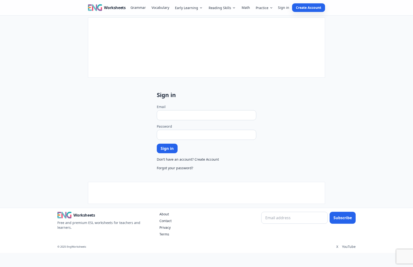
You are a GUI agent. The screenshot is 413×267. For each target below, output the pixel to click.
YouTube (349, 246)
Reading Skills (220, 7)
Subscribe (342, 217)
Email (161, 106)
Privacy (165, 227)
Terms (164, 234)
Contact (165, 220)
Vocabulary (160, 7)
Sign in (283, 7)
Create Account (308, 7)
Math (246, 7)
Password (164, 126)
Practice (262, 7)
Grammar (138, 7)
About (164, 214)
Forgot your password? (175, 168)
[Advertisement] (206, 47)
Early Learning (186, 7)
